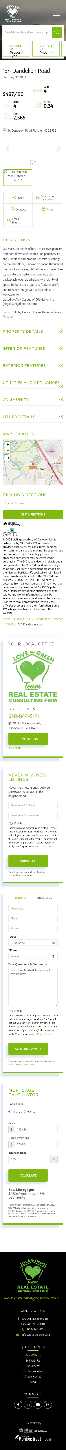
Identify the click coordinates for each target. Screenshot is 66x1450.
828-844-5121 (23, 716)
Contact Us (28, 739)
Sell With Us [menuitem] (33, 1360)
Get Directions (33, 514)
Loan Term (15, 1104)
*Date (12, 936)
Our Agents (14, 748)
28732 (10, 624)
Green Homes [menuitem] (33, 1376)
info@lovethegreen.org (36, 1334)
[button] (57, 32)
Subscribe (28, 861)
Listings (19, 619)
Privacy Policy (44, 846)
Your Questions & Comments (27, 964)
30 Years (17, 1112)
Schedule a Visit (45, 898)
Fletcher (57, 619)
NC (29, 619)
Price (43, 52)
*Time (12, 950)
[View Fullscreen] (7, 458)
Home (7, 619)
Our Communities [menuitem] (33, 1371)
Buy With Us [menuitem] (33, 1355)
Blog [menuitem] (33, 1381)
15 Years (31, 1112)
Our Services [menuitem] (33, 1365)
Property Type (16, 54)
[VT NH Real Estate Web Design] (33, 1438)
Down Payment (18, 1137)
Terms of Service (23, 1065)
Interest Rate (17, 1152)
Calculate (28, 1175)
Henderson (42, 619)
